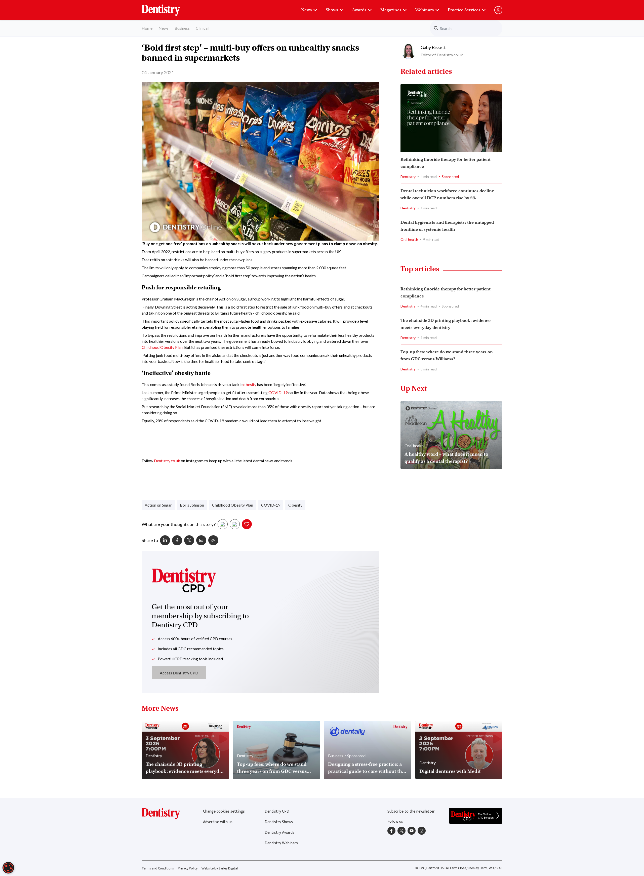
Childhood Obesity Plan (162, 347)
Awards (359, 10)
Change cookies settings (224, 811)
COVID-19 (278, 392)
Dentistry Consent (167, 7)
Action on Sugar (158, 505)
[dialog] (8, 867)
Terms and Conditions (158, 868)
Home (147, 28)
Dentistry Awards (279, 832)
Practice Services (464, 10)
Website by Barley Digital (220, 868)
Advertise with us (217, 822)
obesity (249, 384)
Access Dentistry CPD (179, 672)
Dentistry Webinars (281, 843)
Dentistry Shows (279, 822)
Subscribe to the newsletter (411, 811)
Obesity (295, 505)
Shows (332, 10)
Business (182, 28)
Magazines (390, 10)
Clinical (202, 28)
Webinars (424, 10)
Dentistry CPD (277, 811)
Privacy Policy (187, 868)
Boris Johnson (192, 505)
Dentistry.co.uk (167, 460)
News (306, 10)
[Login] (498, 10)
